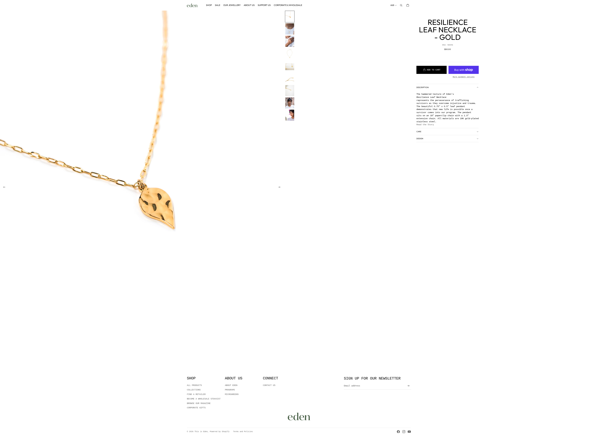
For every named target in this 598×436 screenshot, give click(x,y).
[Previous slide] (3, 187)
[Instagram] (404, 432)
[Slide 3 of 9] (289, 41)
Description (422, 87)
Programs (230, 390)
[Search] (401, 5)
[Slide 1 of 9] (289, 16)
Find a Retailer (196, 394)
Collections (194, 390)
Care (418, 131)
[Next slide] (280, 187)
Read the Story (425, 124)
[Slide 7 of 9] (289, 90)
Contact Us (269, 385)
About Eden (231, 385)
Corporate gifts (196, 407)
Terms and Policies (243, 432)
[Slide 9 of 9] (289, 115)
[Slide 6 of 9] (289, 78)
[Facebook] (398, 432)
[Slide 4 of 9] (289, 53)
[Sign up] (408, 386)
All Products (194, 385)
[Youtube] (409, 432)
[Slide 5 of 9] (289, 65)
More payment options (464, 77)
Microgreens (232, 394)
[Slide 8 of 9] (289, 102)
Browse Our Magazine (199, 403)
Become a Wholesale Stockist (204, 399)
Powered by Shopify (219, 432)
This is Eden (201, 432)
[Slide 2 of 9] (289, 28)
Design (419, 138)
